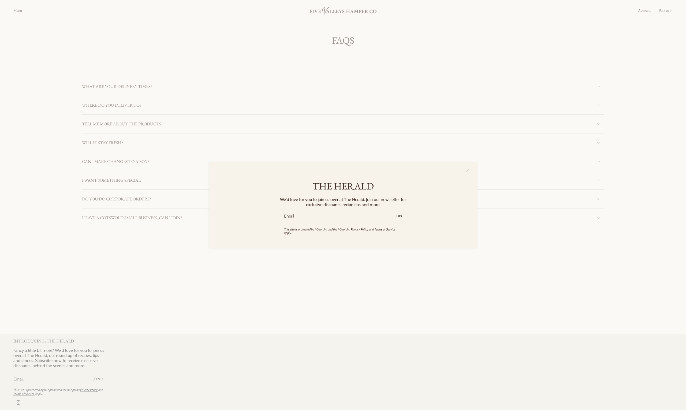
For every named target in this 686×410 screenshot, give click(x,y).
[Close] (468, 170)
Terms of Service (385, 229)
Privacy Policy (359, 229)
